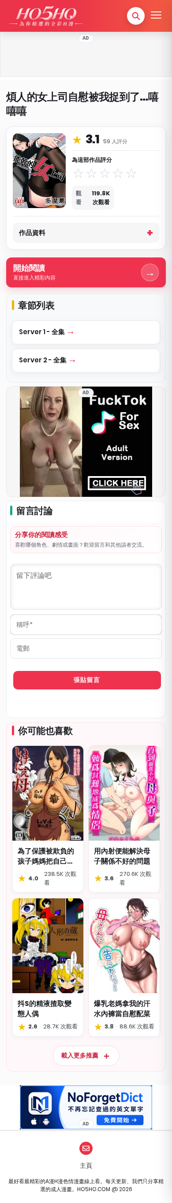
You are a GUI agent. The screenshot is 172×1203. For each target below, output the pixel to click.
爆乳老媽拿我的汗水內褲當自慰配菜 (122, 1008)
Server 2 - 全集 (43, 360)
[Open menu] (156, 16)
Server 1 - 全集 (42, 331)
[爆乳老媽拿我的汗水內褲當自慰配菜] (124, 945)
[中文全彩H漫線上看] (45, 16)
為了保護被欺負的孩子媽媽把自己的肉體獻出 (46, 856)
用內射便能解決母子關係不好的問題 (122, 856)
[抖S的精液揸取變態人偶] (47, 945)
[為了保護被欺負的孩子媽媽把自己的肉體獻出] (47, 793)
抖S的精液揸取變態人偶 (44, 1008)
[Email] (86, 1148)
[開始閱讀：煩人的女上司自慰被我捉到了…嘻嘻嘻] (39, 170)
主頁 (86, 1165)
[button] (136, 16)
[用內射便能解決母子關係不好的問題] (124, 793)
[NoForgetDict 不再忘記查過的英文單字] (86, 1107)
